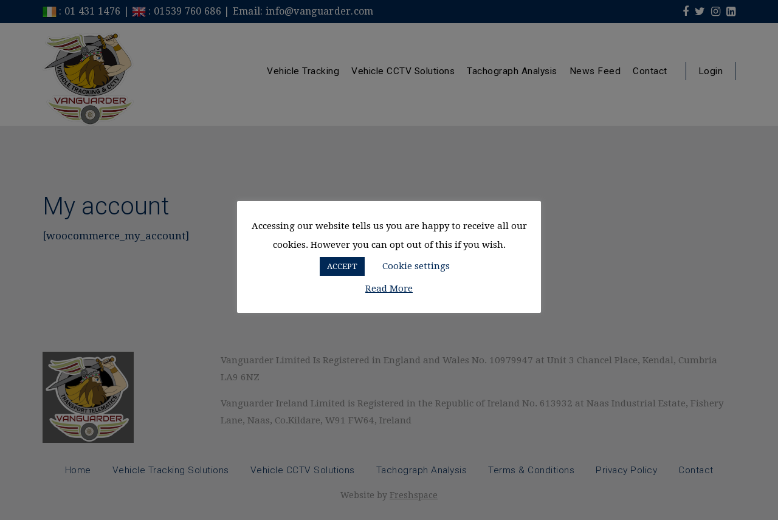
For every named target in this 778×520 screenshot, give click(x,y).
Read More (389, 288)
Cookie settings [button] (416, 266)
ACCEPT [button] (342, 266)
